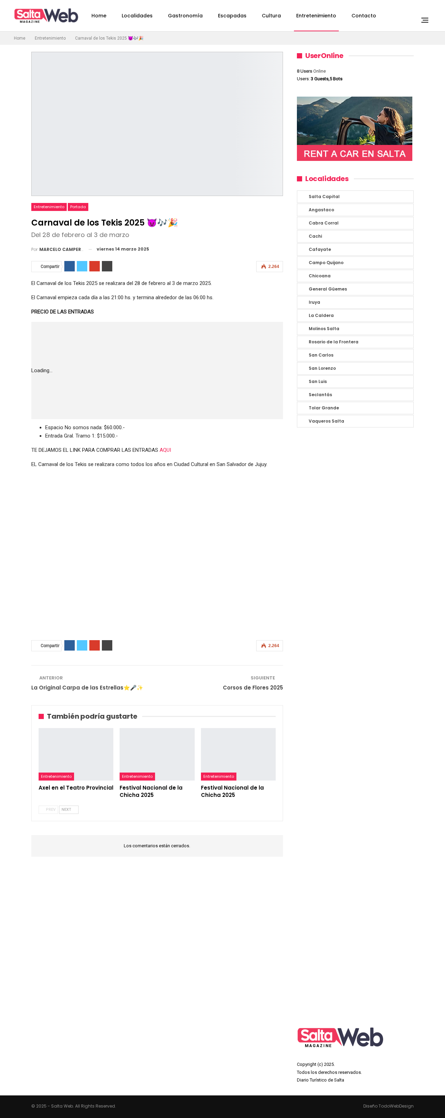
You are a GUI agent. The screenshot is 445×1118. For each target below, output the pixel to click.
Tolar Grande (324, 408)
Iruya (314, 302)
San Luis (318, 381)
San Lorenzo (322, 368)
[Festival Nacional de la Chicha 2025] (157, 754)
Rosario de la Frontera (333, 342)
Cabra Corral (324, 223)
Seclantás (320, 395)
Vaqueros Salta (326, 421)
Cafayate (320, 249)
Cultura (271, 15)
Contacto (363, 15)
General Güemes (328, 289)
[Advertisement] (178, 370)
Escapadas (232, 15)
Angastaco (321, 210)
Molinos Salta (324, 329)
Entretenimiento (316, 15)
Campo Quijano (326, 263)
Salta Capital (324, 196)
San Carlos (321, 355)
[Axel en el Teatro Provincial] (76, 754)
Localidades (137, 15)
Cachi (315, 236)
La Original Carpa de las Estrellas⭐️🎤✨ (87, 687)
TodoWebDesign (396, 1106)
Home (98, 15)
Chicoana (320, 276)
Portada (78, 207)
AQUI (165, 450)
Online (311, 71)
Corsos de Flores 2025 (253, 687)
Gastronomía (185, 15)
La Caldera (321, 315)
